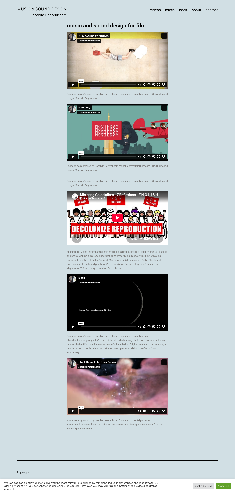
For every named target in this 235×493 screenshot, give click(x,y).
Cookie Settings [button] (203, 486)
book (183, 10)
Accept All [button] (223, 486)
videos (155, 10)
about (196, 10)
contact (212, 10)
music (170, 10)
